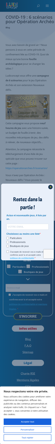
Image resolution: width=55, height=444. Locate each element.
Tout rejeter (27, 437)
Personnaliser (27, 429)
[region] (27, 415)
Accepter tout (27, 421)
